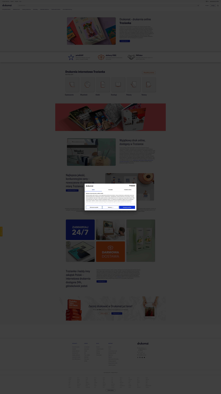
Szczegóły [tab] (110, 189)
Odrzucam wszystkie (94, 207)
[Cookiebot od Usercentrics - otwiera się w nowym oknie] (130, 186)
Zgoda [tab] (93, 189)
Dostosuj (110, 207)
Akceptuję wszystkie (127, 207)
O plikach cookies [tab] (127, 189)
